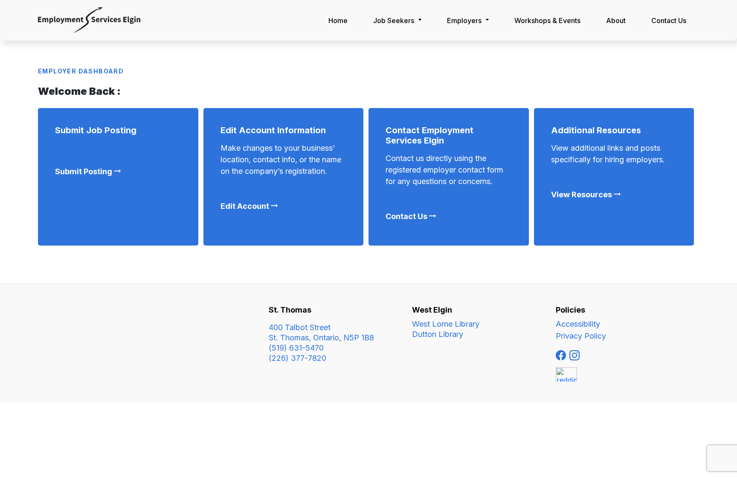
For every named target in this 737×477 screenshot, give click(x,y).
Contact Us (406, 216)
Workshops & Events (547, 20)
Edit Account (245, 206)
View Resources (581, 194)
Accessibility (578, 323)
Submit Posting (83, 171)
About (616, 20)
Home (338, 20)
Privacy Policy (581, 335)
